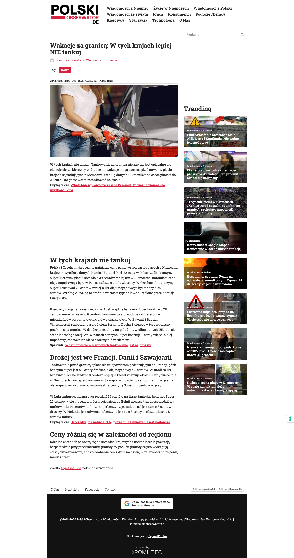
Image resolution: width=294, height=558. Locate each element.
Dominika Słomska (68, 60)
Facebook (92, 489)
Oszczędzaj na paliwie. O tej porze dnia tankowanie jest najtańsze (120, 422)
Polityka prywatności (204, 489)
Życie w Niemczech (171, 8)
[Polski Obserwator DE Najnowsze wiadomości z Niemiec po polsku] (75, 14)
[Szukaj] (242, 34)
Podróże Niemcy (210, 14)
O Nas (184, 20)
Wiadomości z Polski (213, 8)
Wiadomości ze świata (127, 14)
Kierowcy (115, 20)
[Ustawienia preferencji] (290, 418)
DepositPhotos (157, 536)
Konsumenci (179, 14)
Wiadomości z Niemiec (128, 8)
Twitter (110, 489)
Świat (65, 70)
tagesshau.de (71, 468)
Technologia (163, 20)
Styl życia (138, 20)
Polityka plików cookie (230, 489)
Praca (158, 14)
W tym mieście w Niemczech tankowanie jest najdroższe (108, 345)
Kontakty (72, 489)
